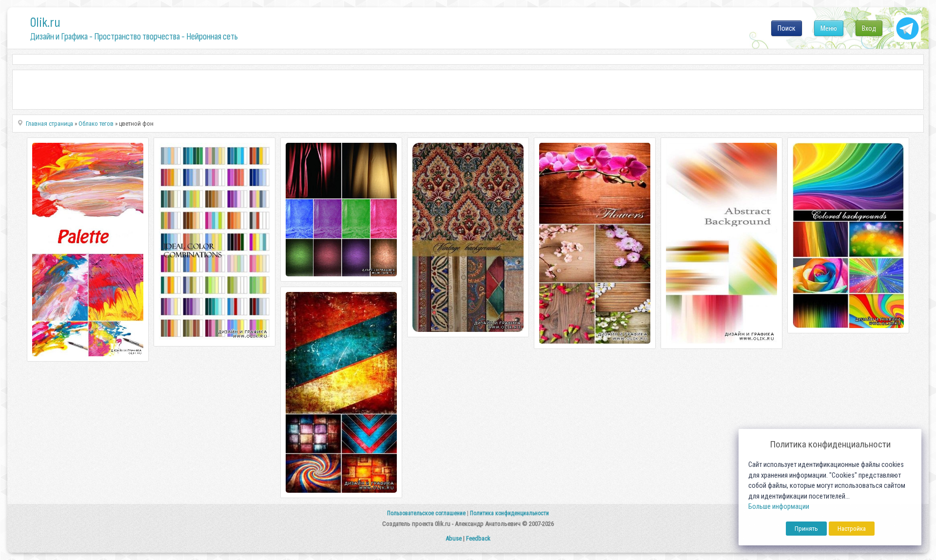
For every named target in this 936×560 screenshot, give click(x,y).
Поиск (787, 28)
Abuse (454, 538)
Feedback (478, 538)
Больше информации (778, 506)
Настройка (852, 528)
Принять (806, 528)
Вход (869, 28)
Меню (828, 28)
